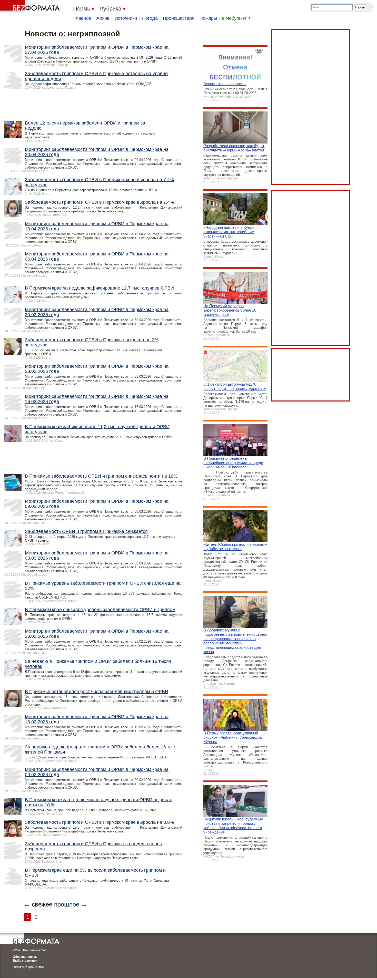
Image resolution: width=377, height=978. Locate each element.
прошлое (66, 904)
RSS (41, 967)
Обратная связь (25, 957)
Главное (82, 18)
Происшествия (178, 18)
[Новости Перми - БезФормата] (31, 6)
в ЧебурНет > (236, 18)
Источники (126, 18)
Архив (103, 18)
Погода (150, 18)
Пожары (208, 18)
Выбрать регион (25, 960)
